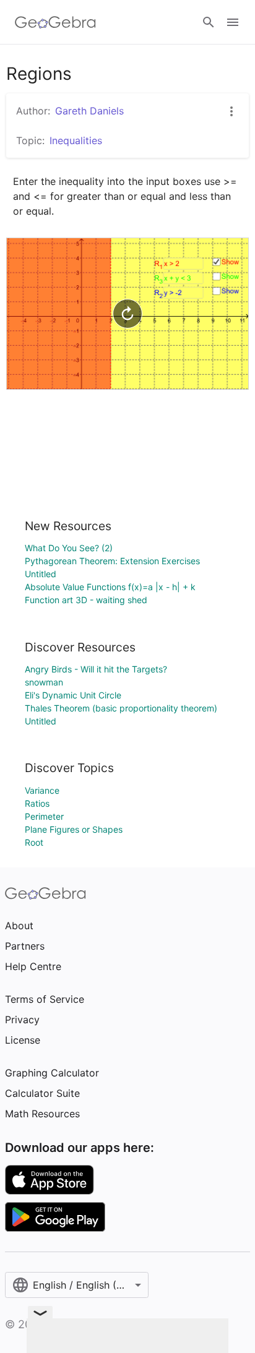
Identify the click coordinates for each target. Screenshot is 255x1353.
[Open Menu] (232, 22)
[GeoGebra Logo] (55, 22)
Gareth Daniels (89, 111)
